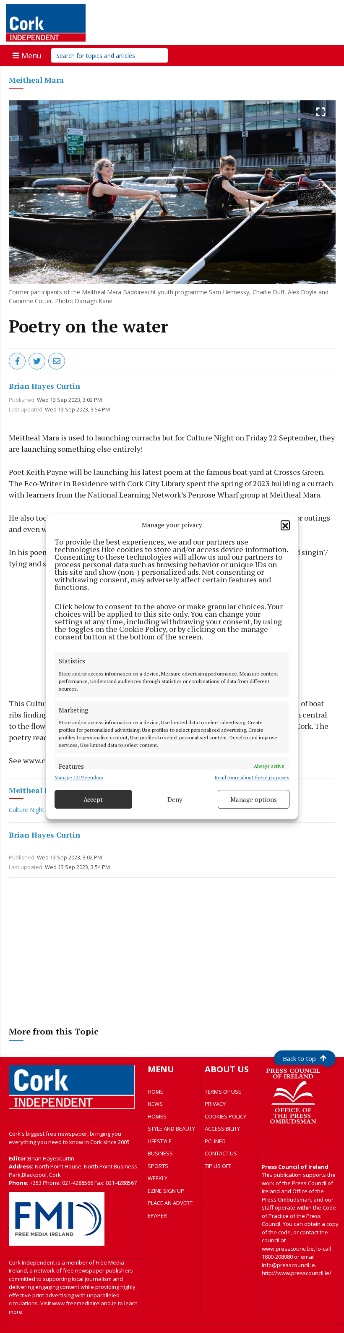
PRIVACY (215, 1104)
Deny (174, 799)
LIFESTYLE (160, 1141)
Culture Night (27, 810)
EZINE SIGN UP (166, 1190)
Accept (93, 799)
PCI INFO (215, 1141)
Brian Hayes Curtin (44, 386)
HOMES (157, 1116)
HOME (155, 1091)
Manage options (253, 799)
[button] (285, 525)
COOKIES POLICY (225, 1116)
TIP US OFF (218, 1166)
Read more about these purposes (252, 777)
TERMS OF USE (223, 1091)
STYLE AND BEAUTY (171, 1128)
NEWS (155, 1104)
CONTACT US (221, 1153)
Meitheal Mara (36, 80)
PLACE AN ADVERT (170, 1203)
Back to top (299, 1058)
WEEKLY (157, 1178)
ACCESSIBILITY (222, 1128)
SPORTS (158, 1166)
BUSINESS (160, 1153)
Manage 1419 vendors (79, 777)
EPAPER (157, 1215)
